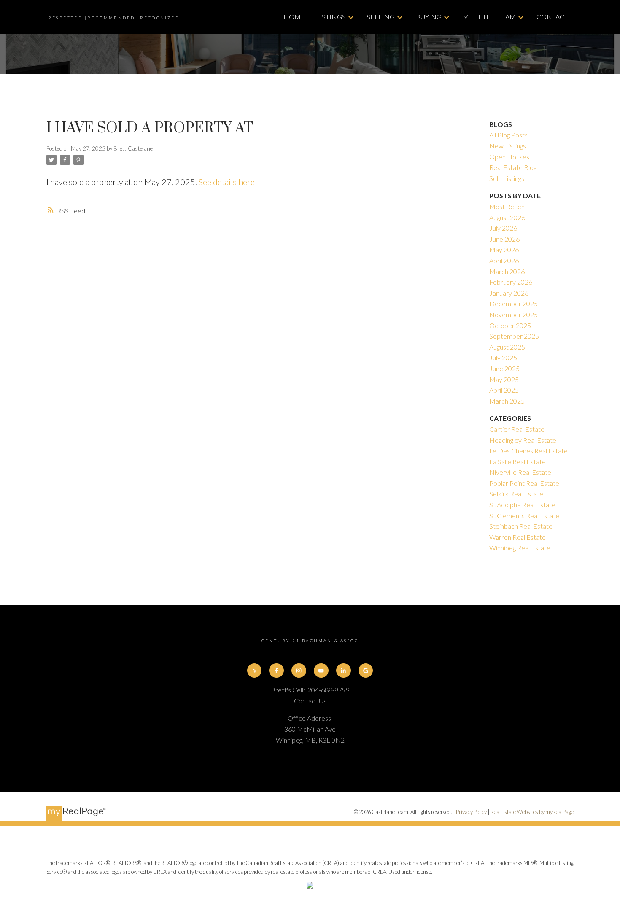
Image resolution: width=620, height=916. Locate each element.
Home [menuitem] (294, 17)
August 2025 (507, 347)
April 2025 (504, 390)
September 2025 (514, 336)
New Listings (507, 146)
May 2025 (504, 379)
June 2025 (504, 368)
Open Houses (509, 157)
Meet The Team (489, 17)
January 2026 (508, 293)
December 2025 (513, 303)
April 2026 (504, 260)
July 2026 (503, 228)
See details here (227, 182)
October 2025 (510, 325)
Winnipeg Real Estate (519, 548)
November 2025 (513, 314)
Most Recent (508, 206)
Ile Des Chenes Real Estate (528, 451)
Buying (429, 17)
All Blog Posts (508, 135)
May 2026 (504, 249)
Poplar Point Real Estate (524, 483)
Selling (381, 17)
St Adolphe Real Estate (522, 505)
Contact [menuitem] (552, 17)
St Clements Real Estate (524, 516)
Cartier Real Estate (517, 429)
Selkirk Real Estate (516, 494)
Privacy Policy (471, 811)
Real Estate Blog (512, 167)
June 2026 (504, 239)
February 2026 (510, 282)
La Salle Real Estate (517, 462)
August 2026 (507, 217)
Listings (331, 17)
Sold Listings (506, 178)
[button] (254, 670)
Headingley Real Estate (522, 440)
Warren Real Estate (517, 537)
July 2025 (503, 357)
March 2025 (507, 401)
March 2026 (507, 271)
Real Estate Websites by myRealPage (532, 811)
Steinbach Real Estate (521, 526)
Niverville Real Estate (520, 472)
